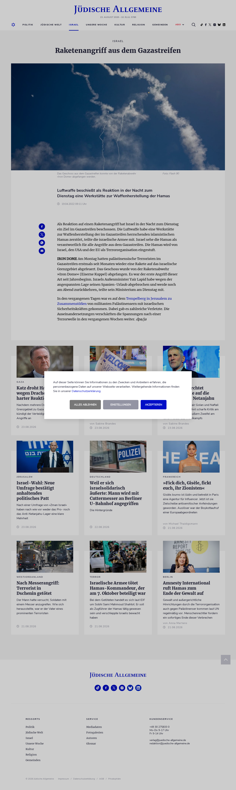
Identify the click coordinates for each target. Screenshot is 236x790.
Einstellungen (120, 404)
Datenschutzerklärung (86, 391)
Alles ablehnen (85, 404)
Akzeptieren (153, 404)
